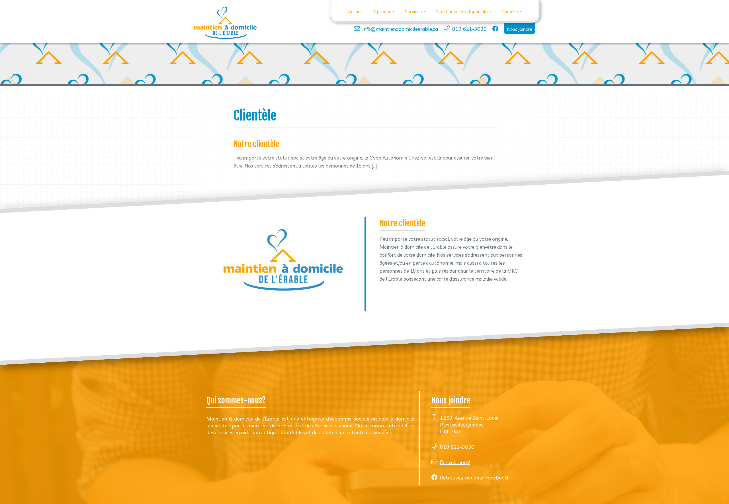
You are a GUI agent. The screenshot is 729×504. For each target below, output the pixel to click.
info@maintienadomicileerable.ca (400, 29)
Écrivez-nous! (455, 462)
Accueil (355, 11)
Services (413, 11)
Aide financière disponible (462, 11)
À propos (382, 11)
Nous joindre (520, 29)
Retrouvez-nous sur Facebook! (474, 477)
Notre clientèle (256, 144)
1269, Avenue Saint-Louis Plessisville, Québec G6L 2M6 (469, 425)
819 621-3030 (469, 29)
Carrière (509, 11)
